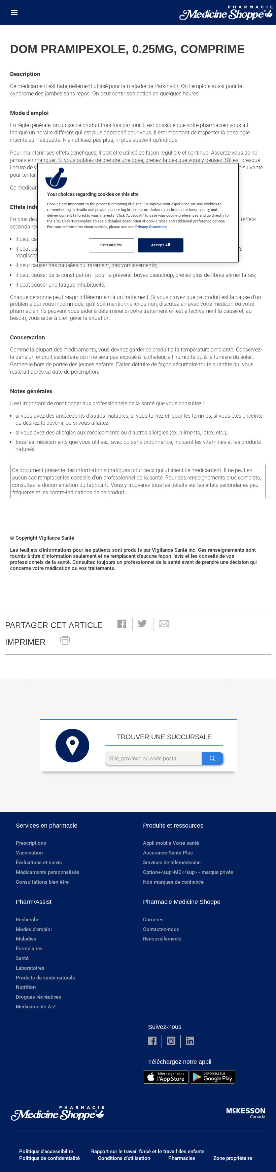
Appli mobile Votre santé (171, 843)
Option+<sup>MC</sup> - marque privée (188, 872)
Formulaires (29, 949)
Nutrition (26, 987)
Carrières (153, 920)
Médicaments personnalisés (47, 872)
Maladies (26, 939)
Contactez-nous (161, 929)
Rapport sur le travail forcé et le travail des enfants (148, 1151)
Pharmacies (181, 1158)
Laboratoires (30, 968)
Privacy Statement (151, 226)
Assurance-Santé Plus (168, 853)
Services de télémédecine (172, 863)
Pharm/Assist (33, 901)
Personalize (111, 245)
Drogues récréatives (38, 997)
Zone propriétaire (232, 1158)
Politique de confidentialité (49, 1158)
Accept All (160, 245)
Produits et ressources (173, 825)
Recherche (27, 920)
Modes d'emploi (34, 929)
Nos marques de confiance (173, 882)
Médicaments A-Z (36, 1007)
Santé (22, 958)
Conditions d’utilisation (124, 1158)
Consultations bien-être (42, 882)
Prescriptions (31, 843)
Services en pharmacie (46, 825)
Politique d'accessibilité (46, 1151)
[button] (121, 624)
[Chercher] (212, 758)
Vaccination (29, 853)
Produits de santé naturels (45, 978)
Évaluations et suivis (39, 863)
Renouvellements (162, 939)
